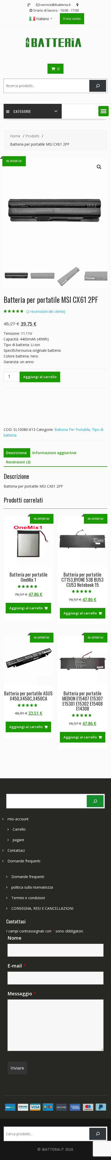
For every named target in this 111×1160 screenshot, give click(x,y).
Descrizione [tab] (16, 452)
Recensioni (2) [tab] (18, 462)
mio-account (18, 818)
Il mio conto (72, 18)
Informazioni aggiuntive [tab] (54, 452)
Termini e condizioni (28, 897)
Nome (14, 938)
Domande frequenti (23, 860)
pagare (18, 839)
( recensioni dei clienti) (45, 311)
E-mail (16, 966)
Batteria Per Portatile (72, 429)
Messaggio (21, 993)
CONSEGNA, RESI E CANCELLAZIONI (42, 908)
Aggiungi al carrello (40, 376)
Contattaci (16, 850)
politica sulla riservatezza (32, 887)
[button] (103, 111)
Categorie (22, 111)
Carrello (19, 829)
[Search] (97, 86)
